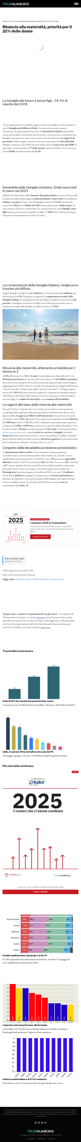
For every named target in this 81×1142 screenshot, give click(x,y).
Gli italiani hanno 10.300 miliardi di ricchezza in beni (40, 579)
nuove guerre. (48, 442)
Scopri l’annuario (41, 892)
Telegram (40, 617)
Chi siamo (30, 1139)
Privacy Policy (56, 1135)
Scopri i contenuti (40, 537)
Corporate (40, 1139)
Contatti (51, 1139)
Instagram (45, 627)
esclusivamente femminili (14, 432)
